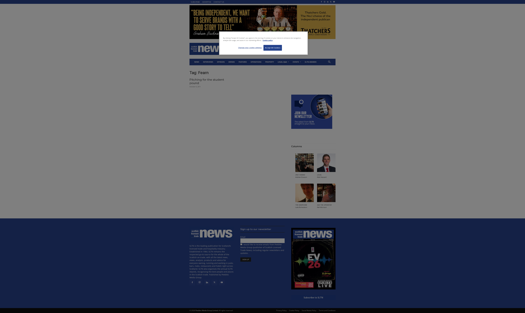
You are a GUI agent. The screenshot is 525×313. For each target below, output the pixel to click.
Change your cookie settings (250, 48)
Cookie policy (268, 40)
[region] (263, 43)
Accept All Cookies (272, 48)
